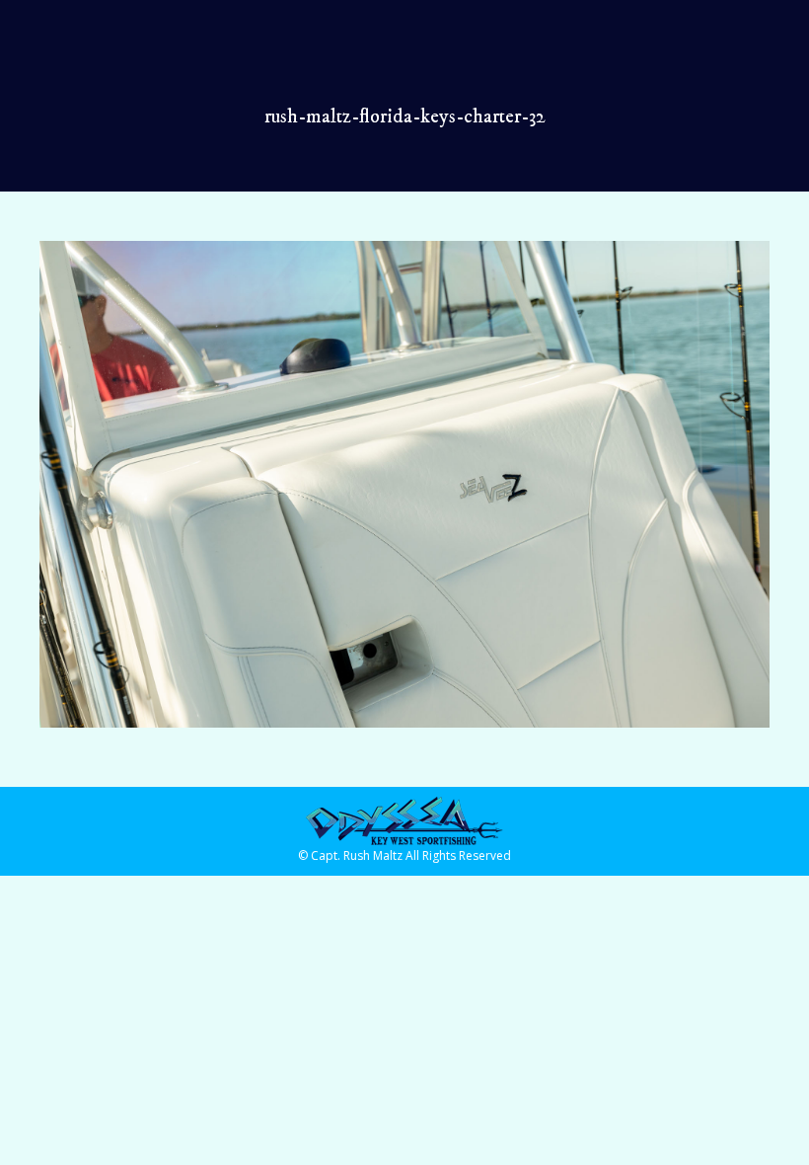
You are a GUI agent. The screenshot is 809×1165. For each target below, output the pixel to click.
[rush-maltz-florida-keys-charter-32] (404, 484)
